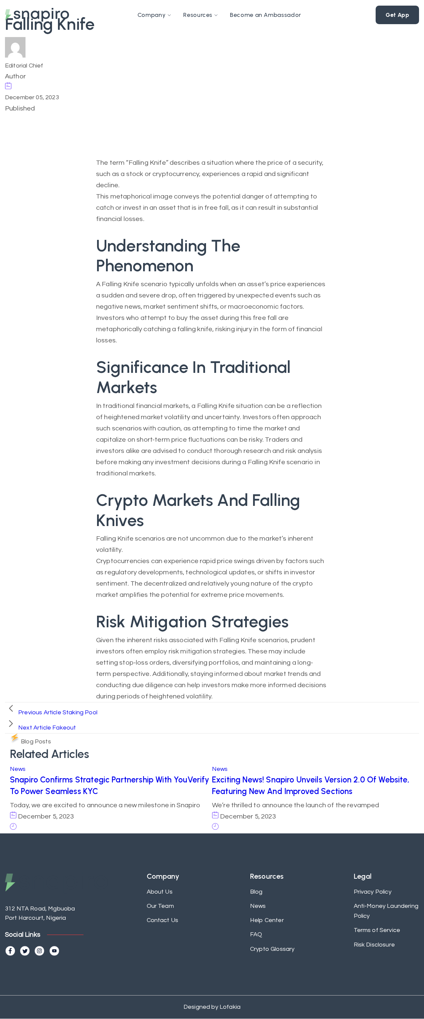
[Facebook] (10, 951)
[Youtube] (54, 951)
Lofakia (229, 1007)
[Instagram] (39, 951)
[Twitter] (25, 951)
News (18, 769)
